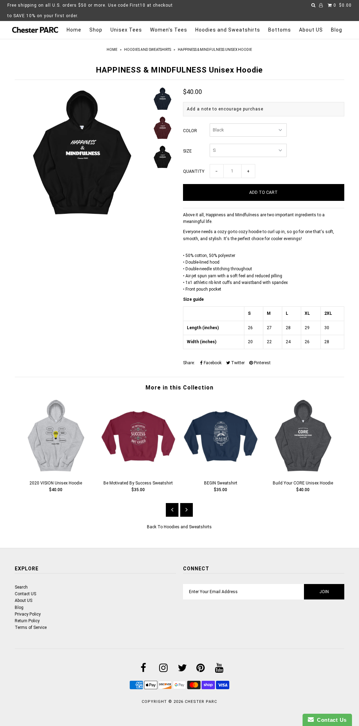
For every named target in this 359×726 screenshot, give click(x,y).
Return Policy (27, 620)
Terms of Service (31, 627)
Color (190, 130)
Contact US (25, 593)
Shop (95, 30)
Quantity (193, 171)
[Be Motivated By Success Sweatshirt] (138, 471)
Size (187, 151)
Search (21, 587)
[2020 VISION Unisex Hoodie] (56, 471)
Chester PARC (201, 701)
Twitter (237, 362)
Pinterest (262, 362)
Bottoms (279, 30)
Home (74, 30)
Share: (189, 362)
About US (311, 30)
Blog (336, 30)
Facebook (212, 362)
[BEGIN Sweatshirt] (220, 471)
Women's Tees (168, 30)
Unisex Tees (126, 30)
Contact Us (330, 720)
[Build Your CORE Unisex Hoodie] (303, 471)
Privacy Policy (28, 614)
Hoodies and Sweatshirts (227, 30)
